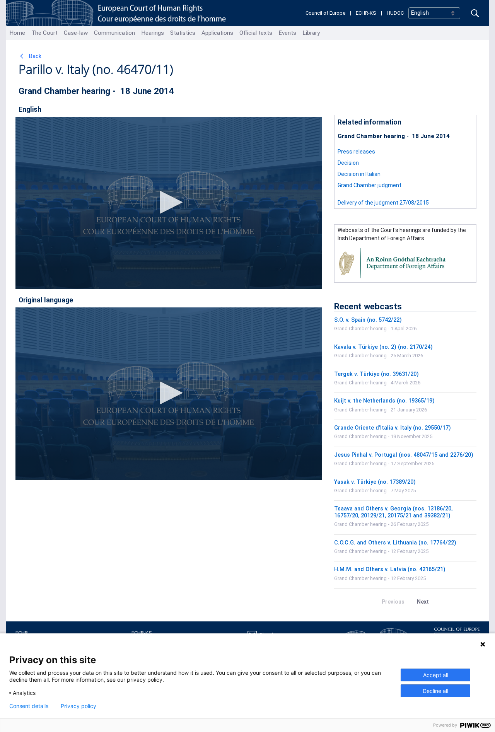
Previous (393, 602)
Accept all (435, 675)
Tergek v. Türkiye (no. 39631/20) (376, 374)
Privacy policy (78, 706)
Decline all (435, 691)
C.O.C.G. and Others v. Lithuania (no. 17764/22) (395, 542)
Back (34, 56)
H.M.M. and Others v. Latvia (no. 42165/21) (390, 569)
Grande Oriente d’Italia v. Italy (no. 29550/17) (392, 428)
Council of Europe (325, 13)
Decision (349, 163)
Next (423, 602)
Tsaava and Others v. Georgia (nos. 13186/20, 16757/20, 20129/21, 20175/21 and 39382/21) (393, 512)
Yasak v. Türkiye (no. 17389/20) (375, 482)
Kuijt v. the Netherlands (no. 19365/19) (384, 401)
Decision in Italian (359, 174)
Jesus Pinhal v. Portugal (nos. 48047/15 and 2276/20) (403, 455)
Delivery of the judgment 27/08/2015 (383, 203)
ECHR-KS (366, 13)
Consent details (28, 706)
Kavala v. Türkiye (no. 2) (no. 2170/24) (383, 347)
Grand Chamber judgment (369, 185)
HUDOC (395, 13)
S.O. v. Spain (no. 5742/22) (368, 320)
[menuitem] (17, 33)
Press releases (356, 151)
